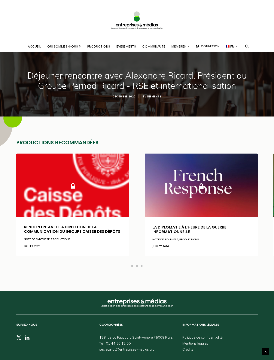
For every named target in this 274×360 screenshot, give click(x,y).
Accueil (34, 46)
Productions (98, 46)
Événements (126, 46)
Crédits (187, 349)
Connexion (210, 46)
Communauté (153, 46)
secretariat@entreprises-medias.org (126, 349)
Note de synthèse (37, 239)
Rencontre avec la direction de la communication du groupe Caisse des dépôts (72, 229)
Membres (178, 46)
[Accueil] (137, 303)
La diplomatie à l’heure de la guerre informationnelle (189, 229)
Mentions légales (195, 343)
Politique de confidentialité (202, 337)
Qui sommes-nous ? (64, 46)
